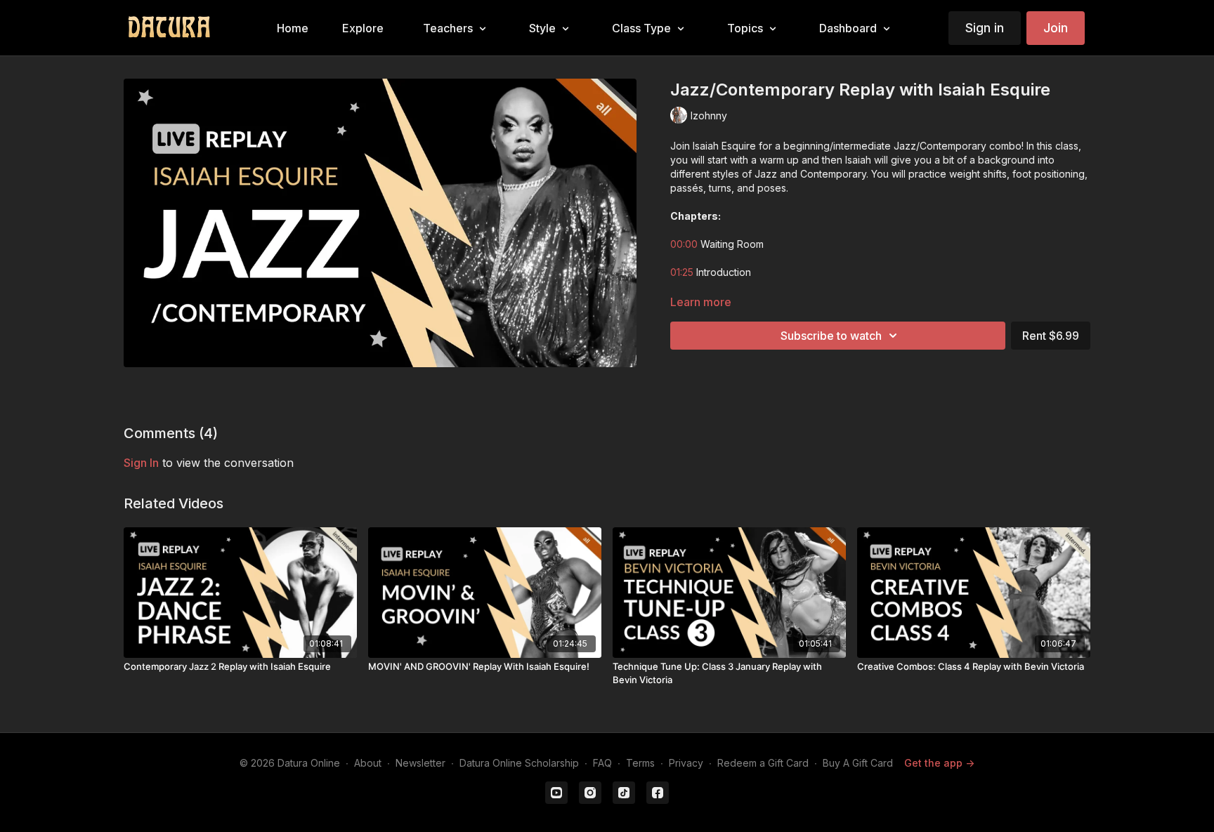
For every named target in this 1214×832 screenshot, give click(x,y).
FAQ (602, 763)
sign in (141, 463)
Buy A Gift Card (858, 763)
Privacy (686, 763)
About (367, 763)
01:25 (681, 272)
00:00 (684, 244)
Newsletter (420, 763)
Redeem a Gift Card (763, 763)
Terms (640, 763)
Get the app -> (939, 763)
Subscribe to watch (831, 336)
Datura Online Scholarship (519, 763)
